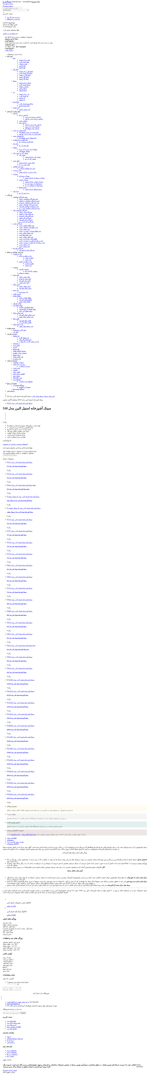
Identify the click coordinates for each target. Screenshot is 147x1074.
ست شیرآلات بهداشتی (20, 197)
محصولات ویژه (12, 1050)
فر (13, 92)
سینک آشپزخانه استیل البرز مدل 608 (16, 615)
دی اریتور (16, 191)
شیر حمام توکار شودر (26, 326)
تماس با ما (10, 1056)
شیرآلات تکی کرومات (26, 216)
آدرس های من (11, 1025)
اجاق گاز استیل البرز (25, 73)
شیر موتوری (17, 359)
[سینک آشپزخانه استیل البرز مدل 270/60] (20, 748)
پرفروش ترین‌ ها (12, 1054)
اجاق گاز (15, 69)
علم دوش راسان (24, 277)
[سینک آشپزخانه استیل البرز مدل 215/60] (20, 760)
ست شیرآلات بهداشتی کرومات (29, 203)
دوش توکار (16, 284)
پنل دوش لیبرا (23, 292)
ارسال (9, 1037)
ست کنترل (16, 368)
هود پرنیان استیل (24, 60)
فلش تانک (16, 319)
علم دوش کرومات (25, 279)
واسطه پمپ (17, 379)
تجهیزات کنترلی (12, 334)
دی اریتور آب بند (24, 193)
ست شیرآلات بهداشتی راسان (28, 199)
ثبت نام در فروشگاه (13, 19)
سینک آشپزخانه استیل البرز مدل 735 (16, 523)
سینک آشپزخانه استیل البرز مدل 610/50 (17, 798)
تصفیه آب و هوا (12, 383)
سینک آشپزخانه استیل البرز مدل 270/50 (17, 718)
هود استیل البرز (24, 62)
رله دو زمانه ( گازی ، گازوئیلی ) (29, 341)
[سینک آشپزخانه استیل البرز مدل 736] (19, 542)
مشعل (15, 147)
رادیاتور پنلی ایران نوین (32, 126)
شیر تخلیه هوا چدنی (25, 235)
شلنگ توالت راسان (25, 298)
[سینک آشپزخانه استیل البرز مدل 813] (19, 634)
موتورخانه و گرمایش (13, 111)
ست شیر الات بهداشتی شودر (28, 204)
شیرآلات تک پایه (18, 248)
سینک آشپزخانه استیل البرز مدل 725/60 (17, 684)
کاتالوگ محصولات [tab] (13, 844)
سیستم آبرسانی (12, 360)
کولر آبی (15, 332)
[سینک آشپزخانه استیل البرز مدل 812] (19, 565)
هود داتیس (22, 66)
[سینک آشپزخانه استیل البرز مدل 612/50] (20, 691)
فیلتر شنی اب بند (24, 165)
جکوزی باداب (29, 258)
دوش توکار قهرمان (25, 288)
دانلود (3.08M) (11, 915)
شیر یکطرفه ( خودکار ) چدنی (28, 227)
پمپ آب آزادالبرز (24, 366)
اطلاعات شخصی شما (14, 1027)
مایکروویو (16, 102)
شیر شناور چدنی (24, 244)
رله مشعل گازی (24, 338)
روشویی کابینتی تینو (31, 271)
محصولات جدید (12, 1052)
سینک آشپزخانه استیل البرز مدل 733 (16, 558)
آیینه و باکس (17, 294)
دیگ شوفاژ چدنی (18, 136)
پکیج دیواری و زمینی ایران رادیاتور (30, 134)
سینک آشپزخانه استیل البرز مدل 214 (16, 477)
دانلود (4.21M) (11, 906)
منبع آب (15, 174)
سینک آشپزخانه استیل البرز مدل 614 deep (18, 489)
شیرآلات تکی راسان (25, 212)
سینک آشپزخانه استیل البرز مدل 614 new (18, 649)
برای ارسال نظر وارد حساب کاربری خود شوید (18, 993)
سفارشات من (11, 1021)
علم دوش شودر (24, 282)
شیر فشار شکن (18, 357)
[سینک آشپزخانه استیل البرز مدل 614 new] (21, 645)
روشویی (15, 267)
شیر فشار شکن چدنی (26, 233)
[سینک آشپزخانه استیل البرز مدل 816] (19, 577)
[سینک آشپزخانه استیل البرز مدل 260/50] (20, 771)
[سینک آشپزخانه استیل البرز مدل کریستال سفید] (23, 497)
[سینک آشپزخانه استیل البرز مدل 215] (19, 462)
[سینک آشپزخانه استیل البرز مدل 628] (19, 600)
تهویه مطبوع (11, 328)
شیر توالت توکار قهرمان (27, 315)
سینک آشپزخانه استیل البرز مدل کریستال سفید (19, 500)
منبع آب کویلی (23, 180)
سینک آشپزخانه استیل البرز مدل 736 (16, 546)
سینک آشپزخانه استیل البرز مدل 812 (16, 569)
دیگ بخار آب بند (24, 145)
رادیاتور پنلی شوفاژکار (32, 128)
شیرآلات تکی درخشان (26, 214)
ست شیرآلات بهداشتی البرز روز (29, 208)
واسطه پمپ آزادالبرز (26, 381)
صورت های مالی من (13, 1023)
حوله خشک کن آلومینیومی (27, 309)
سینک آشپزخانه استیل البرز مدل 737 (16, 535)
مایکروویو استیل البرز (26, 104)
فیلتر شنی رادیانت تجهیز (27, 163)
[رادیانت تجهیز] (8, 4)
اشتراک (23, 1013)
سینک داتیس (23, 88)
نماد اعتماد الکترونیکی (29, 834)
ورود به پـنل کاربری (13, 17)
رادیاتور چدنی (23, 121)
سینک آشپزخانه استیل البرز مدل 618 (16, 672)
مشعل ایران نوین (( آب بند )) (28, 149)
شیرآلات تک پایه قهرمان (26, 250)
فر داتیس (22, 98)
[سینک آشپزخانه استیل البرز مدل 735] (19, 519)
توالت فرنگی (17, 303)
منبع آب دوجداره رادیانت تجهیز (35, 178)
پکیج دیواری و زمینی (19, 130)
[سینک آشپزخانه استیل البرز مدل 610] (19, 622)
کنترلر (15, 347)
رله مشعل (16, 336)
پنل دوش (16, 290)
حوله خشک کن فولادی (26, 307)
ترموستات (16, 343)
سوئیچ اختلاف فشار (19, 351)
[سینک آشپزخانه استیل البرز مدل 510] (19, 403)
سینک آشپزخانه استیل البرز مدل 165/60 (17, 787)
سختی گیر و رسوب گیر (20, 153)
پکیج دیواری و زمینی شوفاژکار (29, 132)
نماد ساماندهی (15, 834)
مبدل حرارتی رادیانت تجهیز (27, 172)
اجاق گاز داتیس (24, 77)
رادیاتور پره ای (23, 115)
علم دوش (16, 275)
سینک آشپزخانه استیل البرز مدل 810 (16, 661)
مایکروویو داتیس (24, 106)
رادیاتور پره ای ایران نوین (33, 117)
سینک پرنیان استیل (25, 83)
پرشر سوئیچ (17, 355)
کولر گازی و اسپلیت (19, 330)
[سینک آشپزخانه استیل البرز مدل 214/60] (20, 737)
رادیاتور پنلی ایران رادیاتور (33, 125)
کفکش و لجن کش (19, 374)
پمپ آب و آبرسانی (19, 364)
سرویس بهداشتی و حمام (15, 252)
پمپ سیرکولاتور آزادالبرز (27, 168)
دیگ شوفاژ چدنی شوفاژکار (27, 138)
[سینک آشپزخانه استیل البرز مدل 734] (19, 588)
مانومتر (15, 370)
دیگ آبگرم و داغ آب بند (26, 142)
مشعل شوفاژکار (24, 151)
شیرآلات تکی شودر (25, 218)
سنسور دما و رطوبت (20, 353)
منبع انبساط (23, 187)
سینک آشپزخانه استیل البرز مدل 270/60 (17, 752)
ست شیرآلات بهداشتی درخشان (29, 201)
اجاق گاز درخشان (24, 75)
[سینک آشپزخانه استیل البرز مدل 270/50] (20, 714)
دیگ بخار (15, 144)
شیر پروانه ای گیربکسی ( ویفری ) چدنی (32, 242)
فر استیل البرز (23, 96)
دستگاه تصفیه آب (18, 385)
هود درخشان (23, 64)
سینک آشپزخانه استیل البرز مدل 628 (16, 603)
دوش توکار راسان (25, 286)
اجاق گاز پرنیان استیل (26, 71)
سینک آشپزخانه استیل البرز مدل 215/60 (17, 764)
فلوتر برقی (16, 372)
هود (14, 58)
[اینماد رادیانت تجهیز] (10, 1070)
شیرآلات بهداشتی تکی (20, 210)
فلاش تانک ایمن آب (25, 322)
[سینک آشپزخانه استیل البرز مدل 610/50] (20, 794)
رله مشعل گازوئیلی (25, 340)
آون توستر (16, 107)
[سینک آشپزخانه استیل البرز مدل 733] (19, 554)
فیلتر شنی (16, 161)
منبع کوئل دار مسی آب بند (33, 184)
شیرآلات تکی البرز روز (26, 222)
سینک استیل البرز (24, 85)
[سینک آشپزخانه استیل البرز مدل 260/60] (20, 725)
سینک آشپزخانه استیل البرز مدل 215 (16, 466)
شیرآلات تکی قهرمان (26, 220)
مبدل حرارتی (17, 170)
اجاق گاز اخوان (24, 79)
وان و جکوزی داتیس (25, 262)
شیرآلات (9, 195)
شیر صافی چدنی (24, 229)
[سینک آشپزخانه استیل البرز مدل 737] (19, 531)
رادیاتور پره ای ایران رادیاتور (34, 119)
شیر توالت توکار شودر (26, 317)
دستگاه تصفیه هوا (18, 389)
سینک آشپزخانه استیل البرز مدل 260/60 (17, 729)
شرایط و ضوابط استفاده (15, 1038)
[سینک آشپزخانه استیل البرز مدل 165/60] (20, 783)
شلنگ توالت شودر (25, 301)
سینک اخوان (23, 90)
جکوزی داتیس (29, 263)
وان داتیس (28, 265)
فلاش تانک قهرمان (25, 320)
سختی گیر (22, 155)
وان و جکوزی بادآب (25, 256)
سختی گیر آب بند (30, 159)
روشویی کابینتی (24, 269)
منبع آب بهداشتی (18, 362)
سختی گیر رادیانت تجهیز (33, 157)
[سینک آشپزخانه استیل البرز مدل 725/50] (20, 703)
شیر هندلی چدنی (24, 246)
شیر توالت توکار (18, 313)
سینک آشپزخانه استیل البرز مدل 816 (16, 581)
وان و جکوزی (17, 254)
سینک (14, 81)
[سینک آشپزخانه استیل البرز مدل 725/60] (20, 680)
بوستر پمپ (16, 376)
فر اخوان (22, 100)
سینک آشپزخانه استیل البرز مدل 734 (16, 592)
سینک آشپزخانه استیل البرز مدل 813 (16, 638)
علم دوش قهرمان (25, 281)
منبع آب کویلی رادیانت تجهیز (34, 182)
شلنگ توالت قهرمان (25, 300)
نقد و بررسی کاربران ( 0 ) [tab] (15, 842)
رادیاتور (15, 113)
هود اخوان (22, 67)
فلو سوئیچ (16, 349)
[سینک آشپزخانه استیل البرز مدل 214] (19, 474)
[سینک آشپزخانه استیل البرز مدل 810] (19, 657)
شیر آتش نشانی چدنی (26, 237)
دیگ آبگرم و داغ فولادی (20, 140)
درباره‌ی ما (10, 1040)
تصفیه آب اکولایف (24, 387)
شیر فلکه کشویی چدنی (26, 225)
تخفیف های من (12, 1029)
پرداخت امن (11, 391)
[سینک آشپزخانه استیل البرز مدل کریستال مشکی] (23, 508)
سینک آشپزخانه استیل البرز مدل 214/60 (17, 741)
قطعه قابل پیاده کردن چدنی (28, 239)
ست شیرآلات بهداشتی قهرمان (29, 206)
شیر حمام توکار (18, 324)
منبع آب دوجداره (24, 176)
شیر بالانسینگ (17, 378)
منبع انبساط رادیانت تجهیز (33, 189)
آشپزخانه (10, 56)
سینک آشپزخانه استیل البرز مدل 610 (16, 626)
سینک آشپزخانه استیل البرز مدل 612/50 (17, 695)
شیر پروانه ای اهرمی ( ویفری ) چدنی (31, 241)
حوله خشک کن (18, 305)
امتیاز (17, 982)
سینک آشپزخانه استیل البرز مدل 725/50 (17, 706)
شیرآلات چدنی (17, 223)
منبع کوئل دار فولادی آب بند (34, 185)
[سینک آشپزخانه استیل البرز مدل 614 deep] (21, 485)
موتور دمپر (16, 345)
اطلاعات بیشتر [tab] (12, 838)
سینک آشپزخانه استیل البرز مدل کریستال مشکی (20, 512)
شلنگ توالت (17, 296)
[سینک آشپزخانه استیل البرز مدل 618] (19, 668)
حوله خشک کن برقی (25, 311)
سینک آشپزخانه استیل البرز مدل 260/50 (17, 775)
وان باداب (28, 260)
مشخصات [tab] (10, 840)
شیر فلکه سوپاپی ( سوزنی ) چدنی (30, 231)
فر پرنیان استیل (24, 94)
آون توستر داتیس (24, 109)
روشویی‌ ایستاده (24, 273)
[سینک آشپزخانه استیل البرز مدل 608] (19, 611)
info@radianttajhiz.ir (13, 1004)
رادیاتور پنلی (23, 123)
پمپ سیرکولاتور (18, 166)
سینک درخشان (23, 87)
